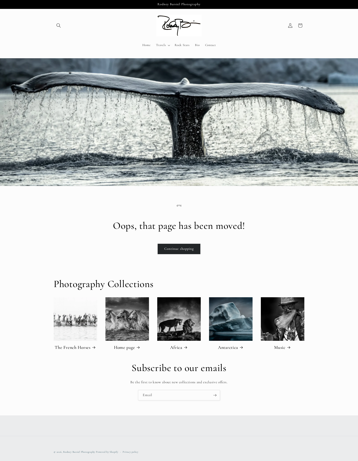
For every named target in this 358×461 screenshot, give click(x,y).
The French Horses (72, 347)
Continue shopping (179, 249)
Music (279, 347)
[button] (59, 25)
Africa (176, 347)
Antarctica (228, 347)
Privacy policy (130, 451)
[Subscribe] (215, 395)
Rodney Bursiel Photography (79, 451)
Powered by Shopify (107, 451)
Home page (124, 347)
